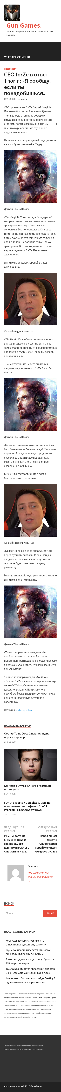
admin (24, 99)
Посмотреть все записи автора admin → (40, 876)
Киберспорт (10, 69)
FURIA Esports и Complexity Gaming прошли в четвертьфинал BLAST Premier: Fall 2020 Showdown (27, 806)
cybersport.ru (24, 709)
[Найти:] (30, 913)
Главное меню (19, 57)
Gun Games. (24, 25)
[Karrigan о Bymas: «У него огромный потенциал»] (30, 782)
